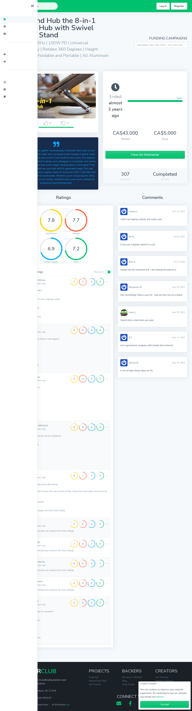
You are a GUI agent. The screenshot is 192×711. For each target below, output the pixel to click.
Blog (124, 680)
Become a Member (132, 677)
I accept (164, 704)
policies (160, 696)
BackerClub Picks (98, 680)
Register (179, 6)
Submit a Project (164, 680)
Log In (163, 6)
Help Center (128, 684)
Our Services (161, 677)
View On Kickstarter (145, 155)
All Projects (95, 684)
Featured (93, 677)
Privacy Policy (42, 704)
